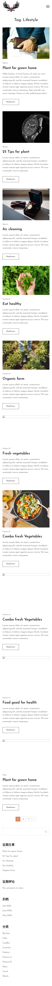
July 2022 (7, 906)
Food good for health (20, 702)
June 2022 (7, 911)
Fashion (6, 952)
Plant (5, 967)
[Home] (11, 6)
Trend (5, 971)
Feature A (7, 957)
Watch (5, 976)
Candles (6, 943)
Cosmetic (7, 948)
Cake (5, 938)
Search (46, 832)
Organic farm (9, 870)
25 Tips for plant (10, 856)
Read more (10, 102)
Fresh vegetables (16, 453)
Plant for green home (12, 851)
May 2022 (7, 915)
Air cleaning (8, 861)
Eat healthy (8, 866)
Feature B (7, 962)
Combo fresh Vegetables (22, 536)
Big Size (6, 933)
